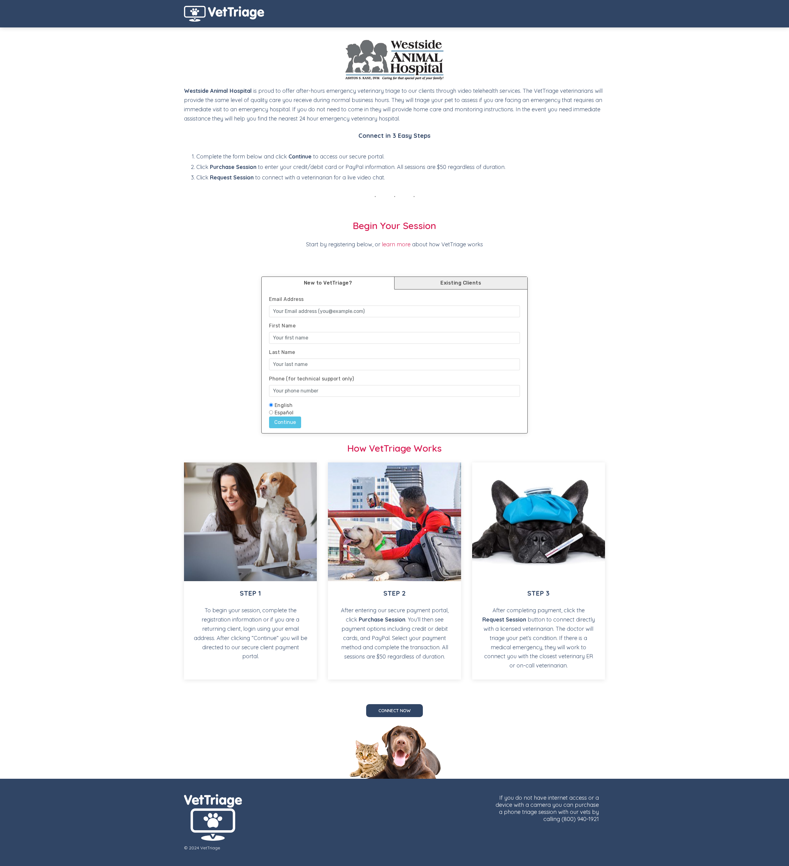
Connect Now (394, 710)
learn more (396, 244)
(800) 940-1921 (580, 819)
